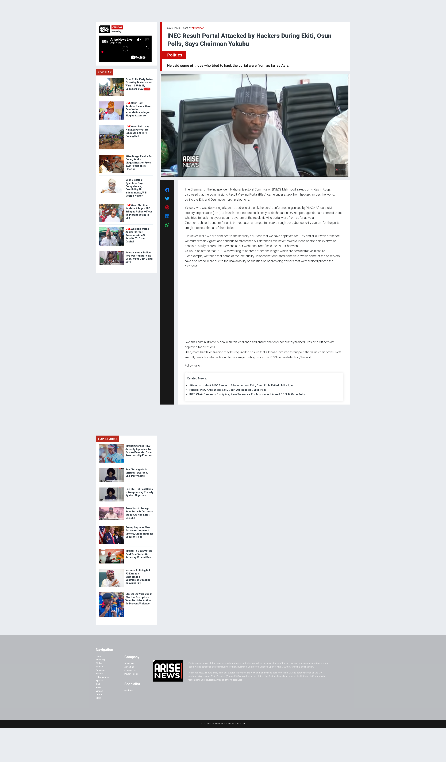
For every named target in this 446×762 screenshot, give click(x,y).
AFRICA (99, 666)
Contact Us (130, 670)
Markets (128, 690)
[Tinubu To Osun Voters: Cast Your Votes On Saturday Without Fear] (111, 550)
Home (99, 656)
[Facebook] (185, 372)
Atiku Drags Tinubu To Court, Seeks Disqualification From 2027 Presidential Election (138, 162)
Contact (100, 694)
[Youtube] (192, 372)
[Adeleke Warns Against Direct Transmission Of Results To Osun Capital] (111, 228)
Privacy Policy (131, 674)
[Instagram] (188, 372)
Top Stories (108, 439)
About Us (129, 663)
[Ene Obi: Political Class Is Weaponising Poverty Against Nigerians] (111, 488)
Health (99, 687)
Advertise (129, 667)
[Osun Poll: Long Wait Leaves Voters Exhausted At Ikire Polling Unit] (111, 126)
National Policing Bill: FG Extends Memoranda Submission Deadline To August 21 (138, 577)
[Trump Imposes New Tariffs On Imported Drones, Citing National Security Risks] (111, 527)
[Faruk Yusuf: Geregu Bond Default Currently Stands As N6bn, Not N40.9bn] (111, 508)
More (98, 698)
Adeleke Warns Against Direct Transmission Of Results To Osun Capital (137, 235)
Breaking (100, 659)
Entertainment (103, 677)
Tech (98, 684)
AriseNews (198, 28)
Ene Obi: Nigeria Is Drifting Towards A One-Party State (136, 472)
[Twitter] (186, 372)
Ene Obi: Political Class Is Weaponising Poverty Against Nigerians (139, 492)
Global (99, 663)
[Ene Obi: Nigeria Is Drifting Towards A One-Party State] (111, 469)
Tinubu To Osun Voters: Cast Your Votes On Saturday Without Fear (139, 554)
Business (100, 670)
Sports (99, 680)
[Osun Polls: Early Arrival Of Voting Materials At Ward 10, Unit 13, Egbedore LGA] (111, 78)
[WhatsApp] (190, 372)
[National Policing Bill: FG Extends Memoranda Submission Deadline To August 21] (111, 570)
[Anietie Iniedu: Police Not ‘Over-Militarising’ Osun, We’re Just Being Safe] (111, 252)
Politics (174, 55)
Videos (99, 691)
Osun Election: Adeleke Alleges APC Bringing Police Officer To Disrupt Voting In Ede (138, 211)
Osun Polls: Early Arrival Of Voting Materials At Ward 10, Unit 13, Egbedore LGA (139, 84)
